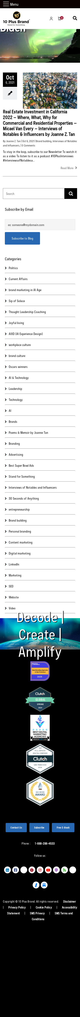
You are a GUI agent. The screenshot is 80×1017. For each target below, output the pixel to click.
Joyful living (16, 323)
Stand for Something (22, 476)
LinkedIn (14, 564)
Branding (14, 443)
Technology (16, 399)
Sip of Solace (17, 301)
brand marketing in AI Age (25, 290)
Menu (14, 4)
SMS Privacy (37, 913)
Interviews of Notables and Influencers (33, 487)
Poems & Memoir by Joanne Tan (28, 432)
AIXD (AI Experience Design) (26, 334)
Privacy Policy (17, 907)
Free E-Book (63, 827)
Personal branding (20, 531)
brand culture (17, 355)
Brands (13, 421)
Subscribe (39, 827)
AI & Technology (19, 377)
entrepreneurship (19, 509)
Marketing (15, 575)
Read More (67, 168)
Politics (13, 268)
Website (14, 597)
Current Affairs (18, 279)
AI (10, 410)
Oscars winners (18, 366)
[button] (6, 4)
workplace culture (20, 345)
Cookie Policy (44, 907)
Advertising (16, 454)
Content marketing (20, 542)
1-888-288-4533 (45, 843)
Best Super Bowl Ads (21, 465)
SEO (11, 586)
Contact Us (16, 827)
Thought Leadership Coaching (27, 312)
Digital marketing (19, 553)
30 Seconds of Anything (24, 498)
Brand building (43, 141)
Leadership (15, 388)
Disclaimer (69, 901)
